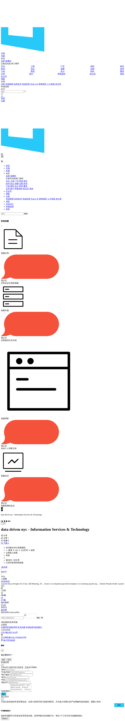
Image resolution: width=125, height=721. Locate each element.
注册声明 (5, 627)
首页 (8, 166)
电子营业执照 (9, 640)
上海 (33, 66)
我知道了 (5, 718)
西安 (33, 71)
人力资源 (51, 84)
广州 (62, 66)
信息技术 (17, 84)
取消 (9, 660)
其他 (122, 74)
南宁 (31, 74)
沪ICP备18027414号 (9, 632)
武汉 (33, 69)
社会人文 (34, 84)
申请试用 (10, 207)
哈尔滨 (93, 74)
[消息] (2, 96)
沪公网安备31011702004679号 (13, 637)
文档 (3, 53)
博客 (3, 79)
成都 (62, 69)
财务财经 (42, 84)
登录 (3, 98)
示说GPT (10, 204)
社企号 (4, 76)
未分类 (58, 84)
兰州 (3, 74)
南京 (122, 66)
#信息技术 (5, 581)
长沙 (62, 71)
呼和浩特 (61, 74)
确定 (26, 214)
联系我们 (38, 627)
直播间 (8, 61)
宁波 (3, 71)
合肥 (92, 69)
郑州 (92, 71)
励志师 (4, 567)
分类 (8, 196)
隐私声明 (13, 627)
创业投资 (26, 84)
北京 (3, 66)
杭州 (3, 69)
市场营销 (9, 84)
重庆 (122, 71)
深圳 (92, 66)
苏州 (122, 69)
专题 (3, 56)
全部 (3, 61)
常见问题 (21, 627)
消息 (8, 201)
